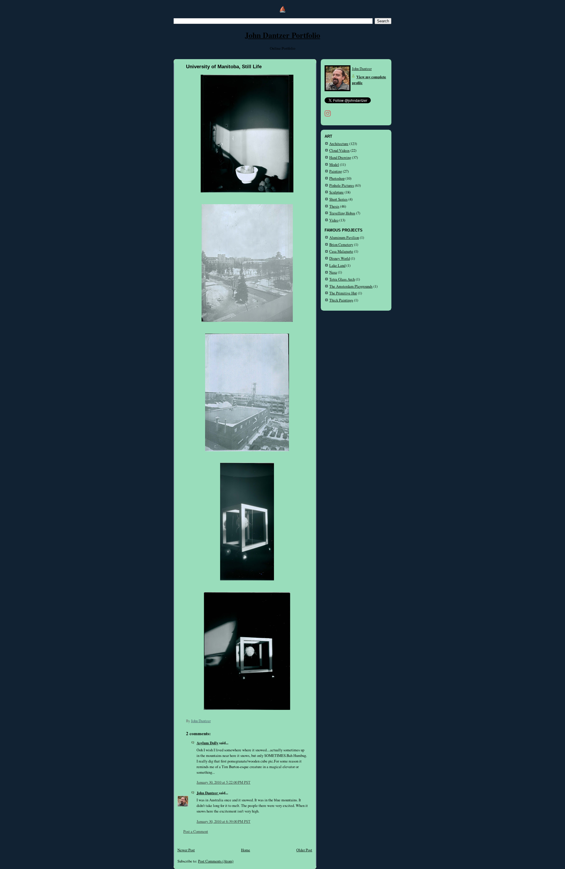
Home (245, 850)
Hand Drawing (340, 157)
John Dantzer (208, 792)
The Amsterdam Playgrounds (351, 286)
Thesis (334, 206)
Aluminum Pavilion (344, 237)
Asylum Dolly (207, 742)
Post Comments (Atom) (215, 861)
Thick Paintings (341, 300)
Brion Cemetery (341, 244)
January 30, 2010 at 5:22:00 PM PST (223, 782)
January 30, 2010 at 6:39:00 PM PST (223, 821)
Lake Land (337, 265)
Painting (335, 171)
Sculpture (336, 192)
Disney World (339, 258)
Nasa (333, 272)
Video (333, 220)
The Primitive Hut (343, 293)
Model (334, 164)
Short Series (338, 199)
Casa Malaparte (341, 251)
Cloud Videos (339, 150)
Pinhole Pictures (341, 185)
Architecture (338, 143)
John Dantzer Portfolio (282, 35)
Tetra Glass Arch (342, 279)
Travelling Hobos (342, 213)
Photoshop (337, 178)
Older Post (304, 850)
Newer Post (186, 850)
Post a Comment (195, 831)
